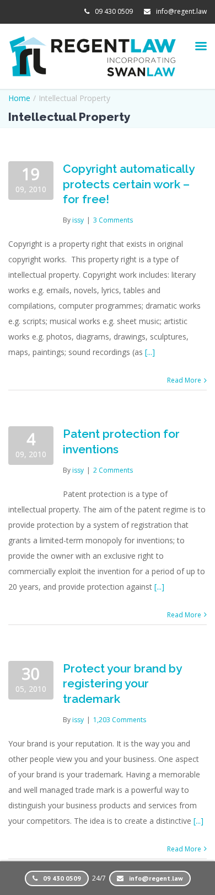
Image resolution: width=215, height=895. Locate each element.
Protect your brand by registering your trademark (122, 683)
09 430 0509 (114, 11)
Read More (184, 380)
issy (78, 220)
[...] (150, 352)
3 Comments (113, 220)
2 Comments (113, 470)
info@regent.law (181, 11)
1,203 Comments (119, 719)
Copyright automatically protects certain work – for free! (128, 184)
